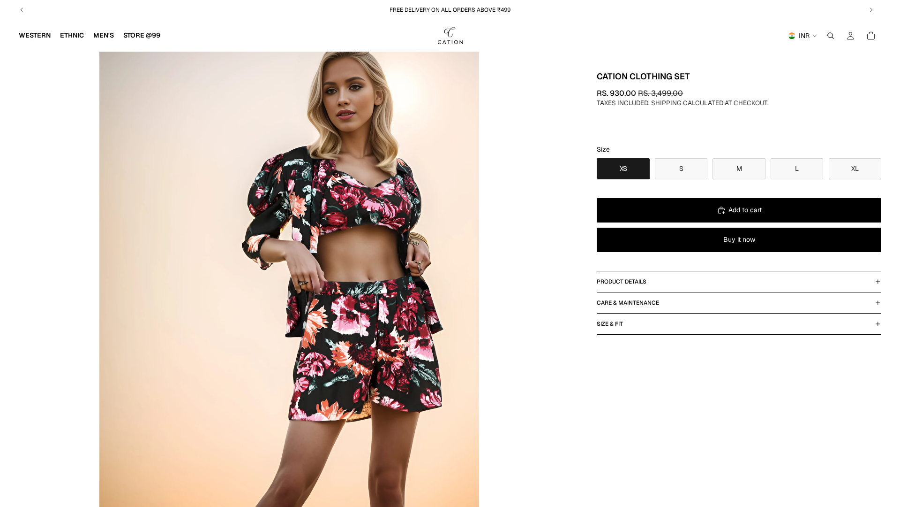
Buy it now (739, 239)
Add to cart (745, 210)
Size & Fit (610, 324)
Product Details (621, 281)
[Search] (830, 35)
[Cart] (871, 35)
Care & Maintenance (628, 303)
